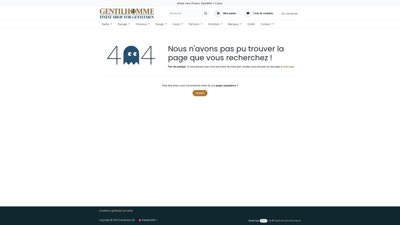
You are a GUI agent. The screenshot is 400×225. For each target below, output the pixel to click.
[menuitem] (107, 24)
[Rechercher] (206, 13)
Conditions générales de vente (116, 210)
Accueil (200, 93)
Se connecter (289, 13)
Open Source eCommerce (288, 220)
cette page (288, 66)
